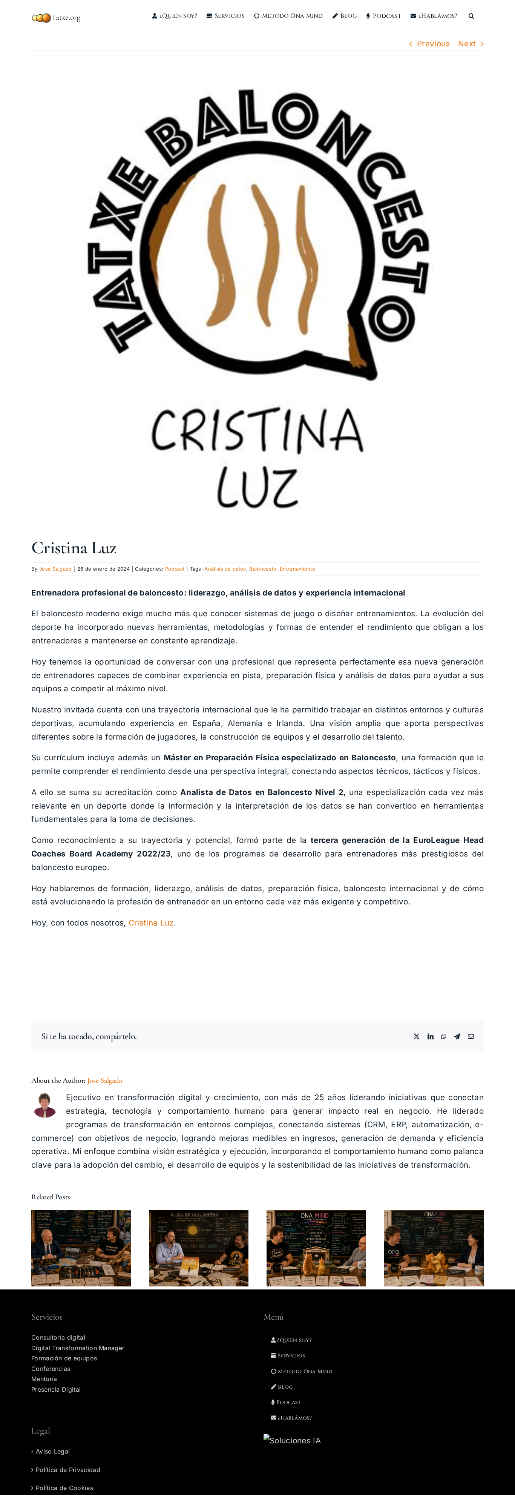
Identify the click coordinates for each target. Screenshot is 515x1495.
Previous (433, 43)
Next (467, 43)
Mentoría (44, 1379)
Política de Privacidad (68, 1470)
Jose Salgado (55, 569)
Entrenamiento (297, 569)
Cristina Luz (151, 922)
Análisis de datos (225, 569)
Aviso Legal (53, 1451)
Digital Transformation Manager (77, 1348)
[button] (471, 16)
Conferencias (51, 1368)
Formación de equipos (64, 1358)
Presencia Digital (56, 1389)
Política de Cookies (64, 1488)
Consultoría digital (58, 1337)
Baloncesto (262, 569)
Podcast (174, 569)
